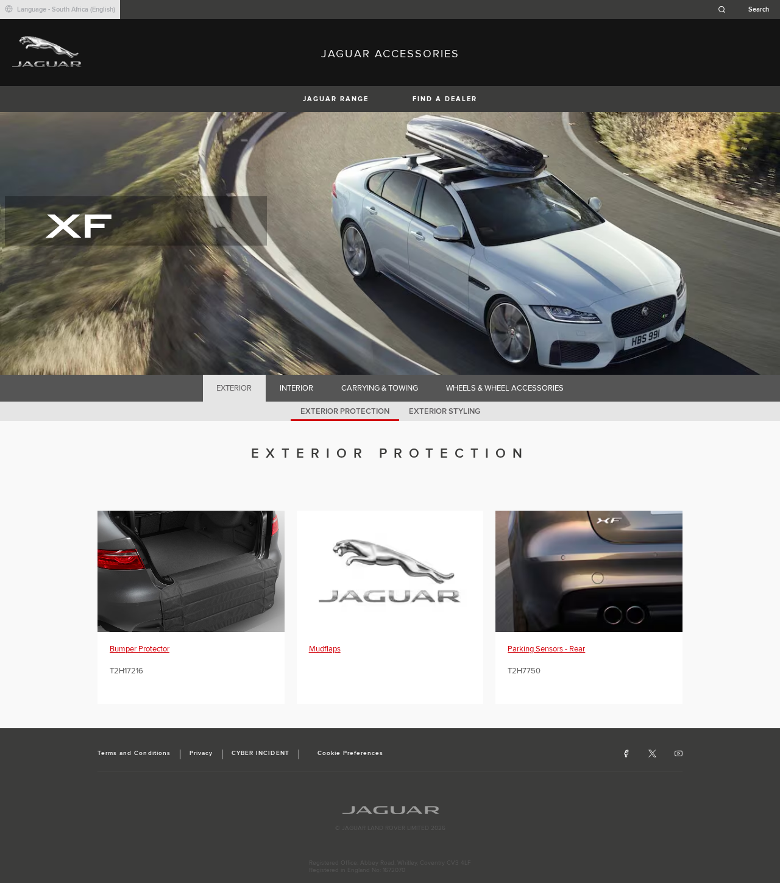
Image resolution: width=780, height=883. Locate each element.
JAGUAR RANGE (336, 99)
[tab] (234, 388)
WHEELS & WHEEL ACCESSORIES (505, 388)
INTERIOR (296, 388)
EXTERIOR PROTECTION (344, 411)
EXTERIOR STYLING (444, 411)
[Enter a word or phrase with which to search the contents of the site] (747, 9)
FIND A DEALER (445, 99)
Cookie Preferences (350, 753)
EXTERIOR (234, 388)
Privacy (201, 753)
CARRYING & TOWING (379, 388)
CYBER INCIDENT (260, 753)
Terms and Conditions (134, 753)
